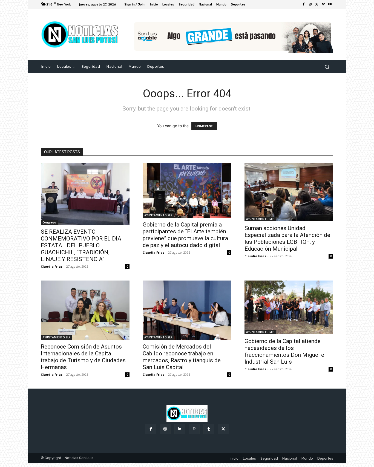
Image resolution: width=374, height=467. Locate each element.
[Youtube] (330, 4)
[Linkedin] (179, 429)
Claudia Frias (51, 266)
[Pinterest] (194, 429)
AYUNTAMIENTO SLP (158, 215)
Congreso (49, 222)
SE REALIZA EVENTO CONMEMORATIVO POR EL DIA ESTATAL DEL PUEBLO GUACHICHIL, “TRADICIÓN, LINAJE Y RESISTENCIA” (81, 245)
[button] (326, 66)
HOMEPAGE (204, 126)
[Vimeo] (323, 4)
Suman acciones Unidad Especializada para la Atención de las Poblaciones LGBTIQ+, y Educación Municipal (287, 238)
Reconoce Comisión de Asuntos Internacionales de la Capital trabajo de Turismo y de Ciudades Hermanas (83, 356)
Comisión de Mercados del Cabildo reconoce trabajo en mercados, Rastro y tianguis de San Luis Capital (182, 356)
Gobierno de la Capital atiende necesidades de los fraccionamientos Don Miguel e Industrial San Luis (284, 351)
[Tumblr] (208, 429)
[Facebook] (303, 4)
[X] (316, 4)
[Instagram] (310, 4)
